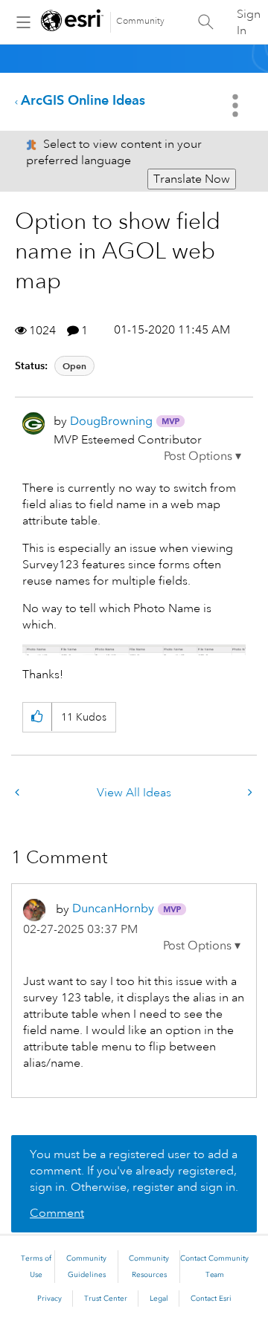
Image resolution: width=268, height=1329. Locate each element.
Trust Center (105, 1298)
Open (74, 365)
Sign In (249, 22)
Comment (57, 1213)
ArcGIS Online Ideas (83, 100)
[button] (202, 456)
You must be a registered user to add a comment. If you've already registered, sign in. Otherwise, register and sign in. (134, 1171)
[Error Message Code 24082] (18, 793)
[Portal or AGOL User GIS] (248, 793)
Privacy (49, 1298)
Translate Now (191, 179)
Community (140, 21)
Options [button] (237, 105)
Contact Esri (211, 1298)
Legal (159, 1298)
